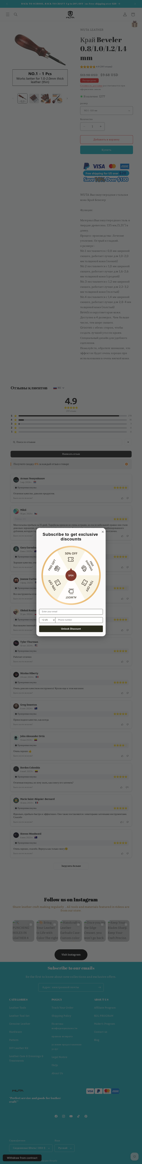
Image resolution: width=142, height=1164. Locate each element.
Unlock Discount (71, 628)
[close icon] (102, 531)
